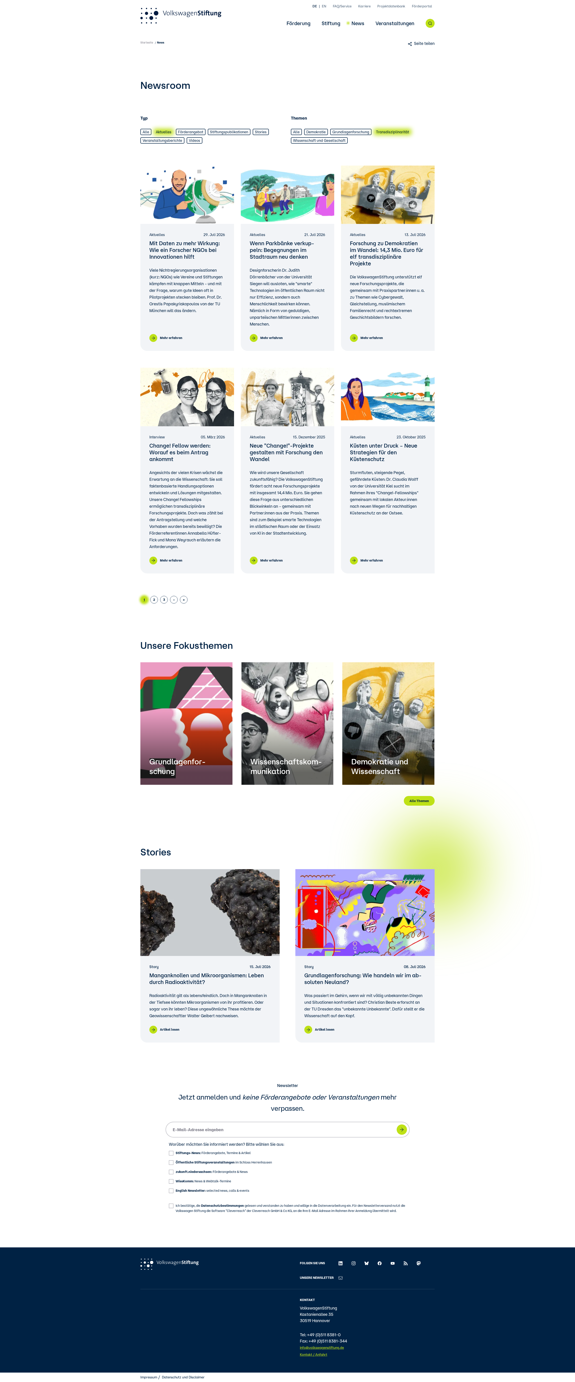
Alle (146, 132)
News (358, 23)
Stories (261, 132)
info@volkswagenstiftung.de (322, 1347)
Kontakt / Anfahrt (313, 1354)
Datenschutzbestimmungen (222, 1205)
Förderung (298, 23)
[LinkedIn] (340, 1263)
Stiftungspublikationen (229, 132)
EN (324, 6)
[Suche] (430, 23)
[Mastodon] (418, 1263)
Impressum (148, 1377)
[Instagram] (353, 1263)
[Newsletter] (340, 1277)
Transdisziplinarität (392, 132)
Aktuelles (163, 132)
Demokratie (316, 132)
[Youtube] (392, 1263)
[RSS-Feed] (405, 1263)
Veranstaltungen (395, 23)
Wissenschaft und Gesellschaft (319, 140)
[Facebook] (379, 1263)
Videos (194, 140)
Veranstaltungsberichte (162, 140)
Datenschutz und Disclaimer (183, 1377)
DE (314, 6)
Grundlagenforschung (350, 132)
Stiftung (331, 23)
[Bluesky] (366, 1263)
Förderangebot (190, 132)
